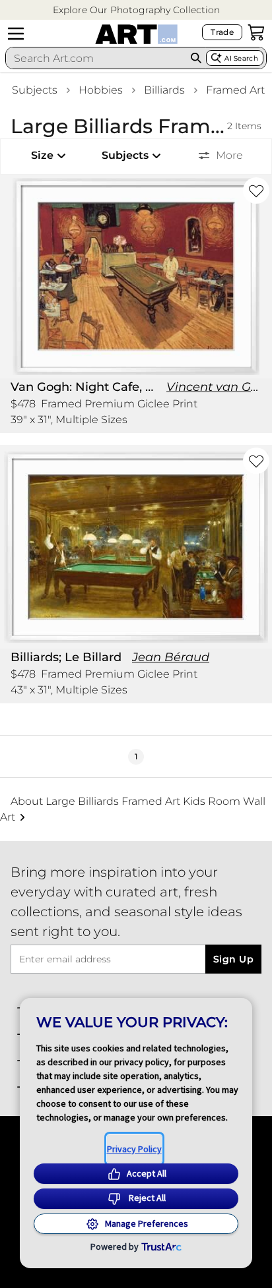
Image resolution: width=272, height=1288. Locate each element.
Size (42, 155)
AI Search (241, 58)
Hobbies (101, 90)
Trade (222, 32)
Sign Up (233, 959)
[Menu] (15, 33)
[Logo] (136, 34)
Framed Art (235, 90)
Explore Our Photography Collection (136, 10)
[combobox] (96, 58)
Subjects (34, 90)
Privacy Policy (134, 1149)
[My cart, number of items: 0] (256, 32)
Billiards (164, 90)
